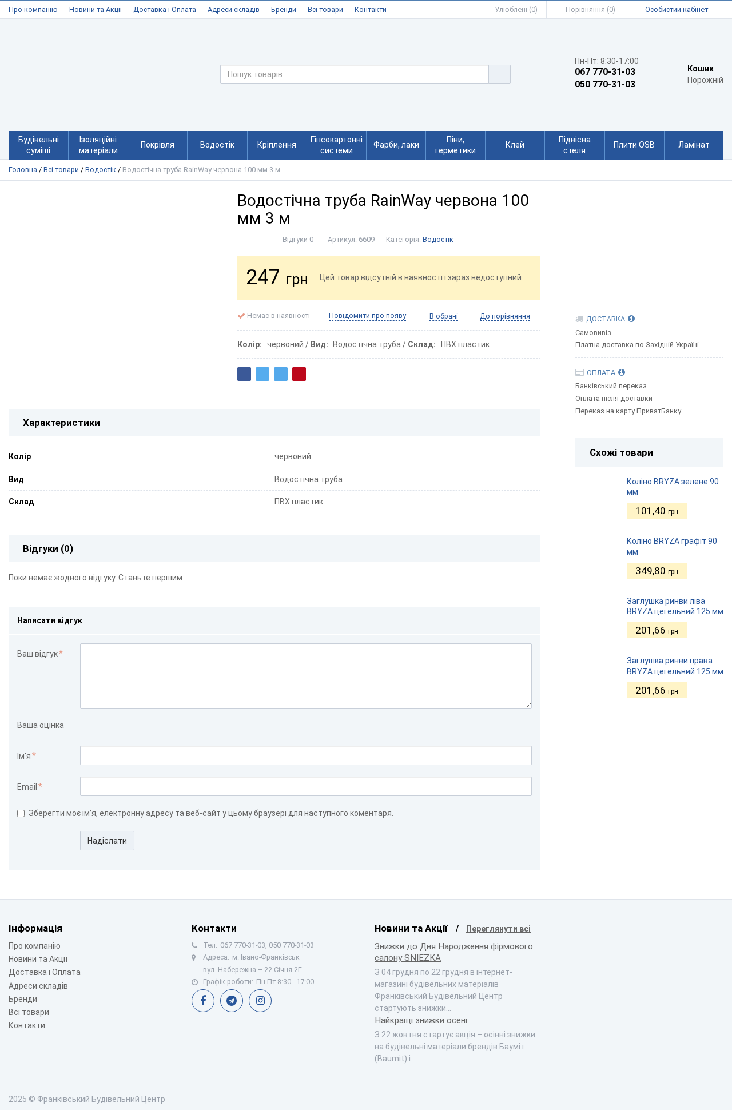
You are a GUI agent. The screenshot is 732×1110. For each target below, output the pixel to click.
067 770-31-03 (605, 72)
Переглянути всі (498, 928)
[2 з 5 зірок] (98, 726)
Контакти (371, 9)
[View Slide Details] (649, 241)
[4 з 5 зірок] (122, 726)
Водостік (100, 169)
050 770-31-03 (605, 84)
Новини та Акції (95, 9)
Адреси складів (234, 9)
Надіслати (107, 840)
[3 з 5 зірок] (110, 726)
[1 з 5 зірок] (86, 726)
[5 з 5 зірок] (134, 726)
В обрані (443, 316)
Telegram (231, 1000)
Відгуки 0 (298, 239)
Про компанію (33, 9)
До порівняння (505, 316)
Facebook (203, 1000)
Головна (23, 169)
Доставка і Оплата (164, 9)
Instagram (260, 1000)
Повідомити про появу (367, 315)
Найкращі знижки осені (421, 1020)
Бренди (283, 9)
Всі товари (325, 9)
